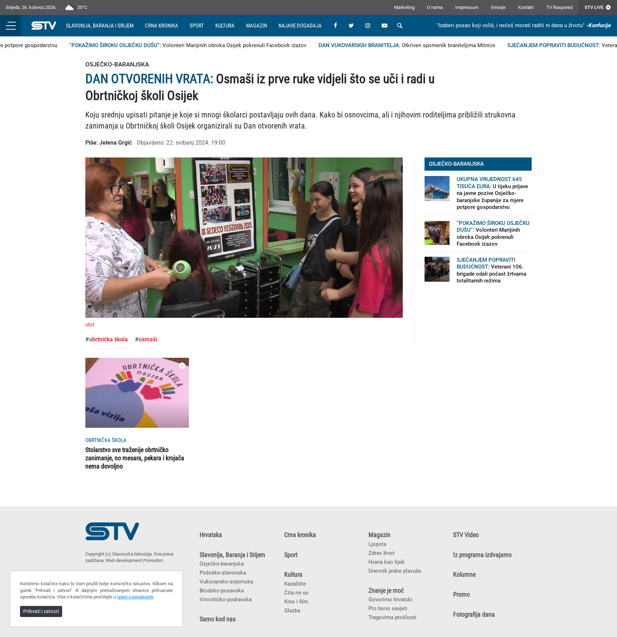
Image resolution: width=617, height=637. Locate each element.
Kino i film (296, 601)
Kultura (225, 25)
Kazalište (295, 584)
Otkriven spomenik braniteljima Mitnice (394, 45)
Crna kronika (161, 25)
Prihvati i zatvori (41, 611)
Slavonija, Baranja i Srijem (100, 25)
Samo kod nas (218, 619)
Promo (461, 594)
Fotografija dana (474, 614)
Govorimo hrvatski (390, 599)
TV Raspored (559, 7)
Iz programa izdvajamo (482, 554)
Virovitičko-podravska (226, 599)
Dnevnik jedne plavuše (394, 571)
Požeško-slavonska (223, 573)
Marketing (404, 7)
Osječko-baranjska (222, 564)
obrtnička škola (108, 339)
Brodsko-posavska (222, 590)
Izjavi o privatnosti (135, 597)
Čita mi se (296, 593)
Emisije (498, 7)
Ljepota (377, 544)
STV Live (595, 7)
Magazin (256, 25)
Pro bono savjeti (387, 608)
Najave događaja (300, 25)
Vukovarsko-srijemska (226, 581)
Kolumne (464, 574)
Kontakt (526, 7)
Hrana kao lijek (386, 562)
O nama (435, 7)
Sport (197, 25)
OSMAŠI (148, 339)
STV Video (466, 534)
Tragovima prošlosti (392, 617)
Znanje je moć (386, 590)
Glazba (292, 610)
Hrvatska (211, 534)
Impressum (466, 7)
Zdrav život (381, 553)
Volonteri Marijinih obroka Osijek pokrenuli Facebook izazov (175, 45)
